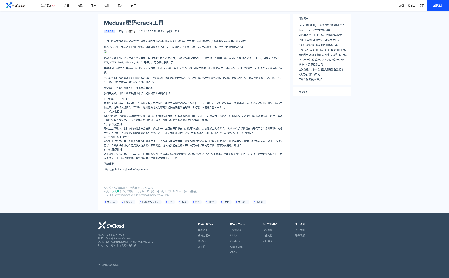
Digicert (234, 235)
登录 (422, 5)
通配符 (201, 246)
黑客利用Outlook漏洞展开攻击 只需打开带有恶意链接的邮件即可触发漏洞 (323, 55)
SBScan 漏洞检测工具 (311, 64)
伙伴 (106, 5)
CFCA (233, 252)
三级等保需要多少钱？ (311, 79)
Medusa (111, 202)
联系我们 (300, 235)
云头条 (115, 191)
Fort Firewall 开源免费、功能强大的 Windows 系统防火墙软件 (318, 40)
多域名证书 (204, 235)
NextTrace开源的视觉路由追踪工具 (318, 44)
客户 (93, 5)
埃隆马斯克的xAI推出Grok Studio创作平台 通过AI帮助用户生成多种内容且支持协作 (322, 50)
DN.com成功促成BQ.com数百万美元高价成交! (322, 60)
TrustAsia (235, 229)
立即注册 (438, 5)
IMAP (226, 202)
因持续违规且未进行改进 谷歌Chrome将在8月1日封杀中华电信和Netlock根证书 (323, 35)
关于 (133, 5)
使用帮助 (267, 240)
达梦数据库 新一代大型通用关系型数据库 (321, 69)
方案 (80, 5)
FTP (197, 202)
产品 (66, 5)
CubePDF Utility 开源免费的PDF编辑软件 (321, 25)
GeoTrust (235, 240)
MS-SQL (242, 202)
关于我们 (300, 229)
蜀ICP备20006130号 (110, 264)
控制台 (411, 5)
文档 (401, 5)
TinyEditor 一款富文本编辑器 (314, 29)
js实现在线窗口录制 (309, 74)
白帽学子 (128, 202)
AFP (170, 202)
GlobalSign (236, 246)
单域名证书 (204, 229)
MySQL (259, 202)
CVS (183, 202)
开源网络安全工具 (150, 202)
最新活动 (48, 5)
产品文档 (267, 235)
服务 (120, 5)
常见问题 (267, 229)
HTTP (211, 202)
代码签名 (203, 240)
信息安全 (109, 31)
